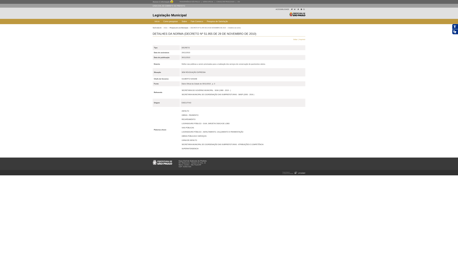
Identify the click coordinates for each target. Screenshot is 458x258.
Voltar (295, 39)
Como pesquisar (170, 21)
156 (238, 2)
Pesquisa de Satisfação (217, 21)
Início (157, 21)
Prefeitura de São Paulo (297, 15)
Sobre (184, 21)
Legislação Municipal (170, 15)
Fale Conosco (197, 21)
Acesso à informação (161, 2)
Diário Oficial (208, 2)
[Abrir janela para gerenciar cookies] (304, 9)
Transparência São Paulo (189, 2)
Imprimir (302, 39)
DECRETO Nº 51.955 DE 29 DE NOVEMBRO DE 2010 (208, 28)
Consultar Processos (225, 2)
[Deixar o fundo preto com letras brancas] (301, 9)
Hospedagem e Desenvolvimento (294, 172)
